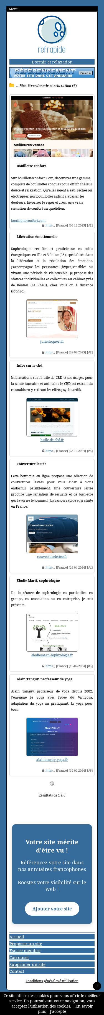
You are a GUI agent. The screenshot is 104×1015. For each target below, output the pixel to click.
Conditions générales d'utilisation (52, 981)
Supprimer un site (27, 964)
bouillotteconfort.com (28, 220)
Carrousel (19, 957)
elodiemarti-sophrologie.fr (52, 655)
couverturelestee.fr (52, 556)
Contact (16, 971)
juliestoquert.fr (52, 341)
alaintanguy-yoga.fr (52, 759)
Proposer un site (25, 943)
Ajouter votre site (52, 909)
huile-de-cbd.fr (52, 440)
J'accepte (58, 1011)
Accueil (16, 936)
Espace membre (24, 950)
